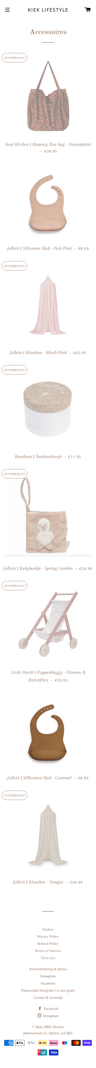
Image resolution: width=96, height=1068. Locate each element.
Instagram (48, 976)
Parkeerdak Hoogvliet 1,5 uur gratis (48, 990)
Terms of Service (48, 951)
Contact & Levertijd (48, 997)
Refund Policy (48, 943)
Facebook (50, 1008)
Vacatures (48, 983)
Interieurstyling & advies (48, 969)
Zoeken (48, 929)
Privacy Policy (48, 936)
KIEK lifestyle (48, 9)
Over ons (48, 958)
